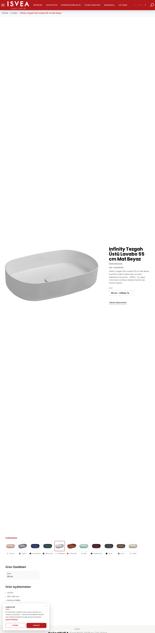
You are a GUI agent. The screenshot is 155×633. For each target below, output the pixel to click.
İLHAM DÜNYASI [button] (92, 5)
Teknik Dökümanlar (118, 302)
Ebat (111, 288)
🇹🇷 (136, 5)
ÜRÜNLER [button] (37, 5)
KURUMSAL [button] (109, 5)
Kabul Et (36, 625)
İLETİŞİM (123, 5)
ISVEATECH (51, 5)
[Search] (152, 5)
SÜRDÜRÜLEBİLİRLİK (71, 5)
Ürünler (5, 13)
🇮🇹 (145, 5)
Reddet (15, 625)
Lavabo (14, 13)
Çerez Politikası (12, 620)
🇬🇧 (141, 5)
